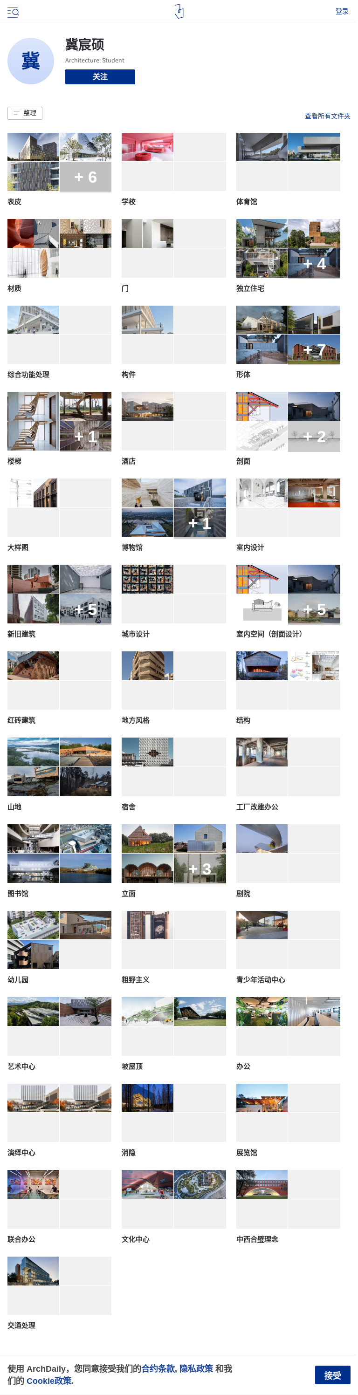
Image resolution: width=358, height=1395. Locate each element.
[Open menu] (12, 11)
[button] (24, 113)
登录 (342, 11)
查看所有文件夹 (328, 116)
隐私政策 (196, 1369)
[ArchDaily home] (179, 11)
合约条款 (158, 1369)
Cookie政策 (49, 1381)
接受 (332, 1376)
